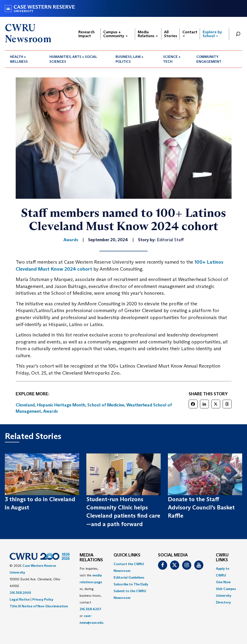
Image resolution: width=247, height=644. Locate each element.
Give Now (223, 582)
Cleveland (25, 405)
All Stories (170, 34)
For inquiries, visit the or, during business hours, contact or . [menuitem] (92, 595)
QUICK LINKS (127, 555)
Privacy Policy (42, 599)
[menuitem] (24, 59)
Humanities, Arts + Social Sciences (73, 59)
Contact (189, 32)
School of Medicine (105, 405)
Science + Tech (172, 59)
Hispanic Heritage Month (61, 405)
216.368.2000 (20, 592)
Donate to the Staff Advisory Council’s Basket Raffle (201, 507)
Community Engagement (208, 59)
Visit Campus (226, 589)
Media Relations (146, 34)
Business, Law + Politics (130, 59)
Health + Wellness (19, 59)
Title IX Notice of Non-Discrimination (39, 606)
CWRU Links (222, 557)
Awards (50, 411)
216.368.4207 (90, 609)
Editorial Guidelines (129, 577)
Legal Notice (20, 599)
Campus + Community (114, 34)
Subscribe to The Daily (131, 584)
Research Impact (86, 34)
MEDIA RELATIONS (91, 557)
